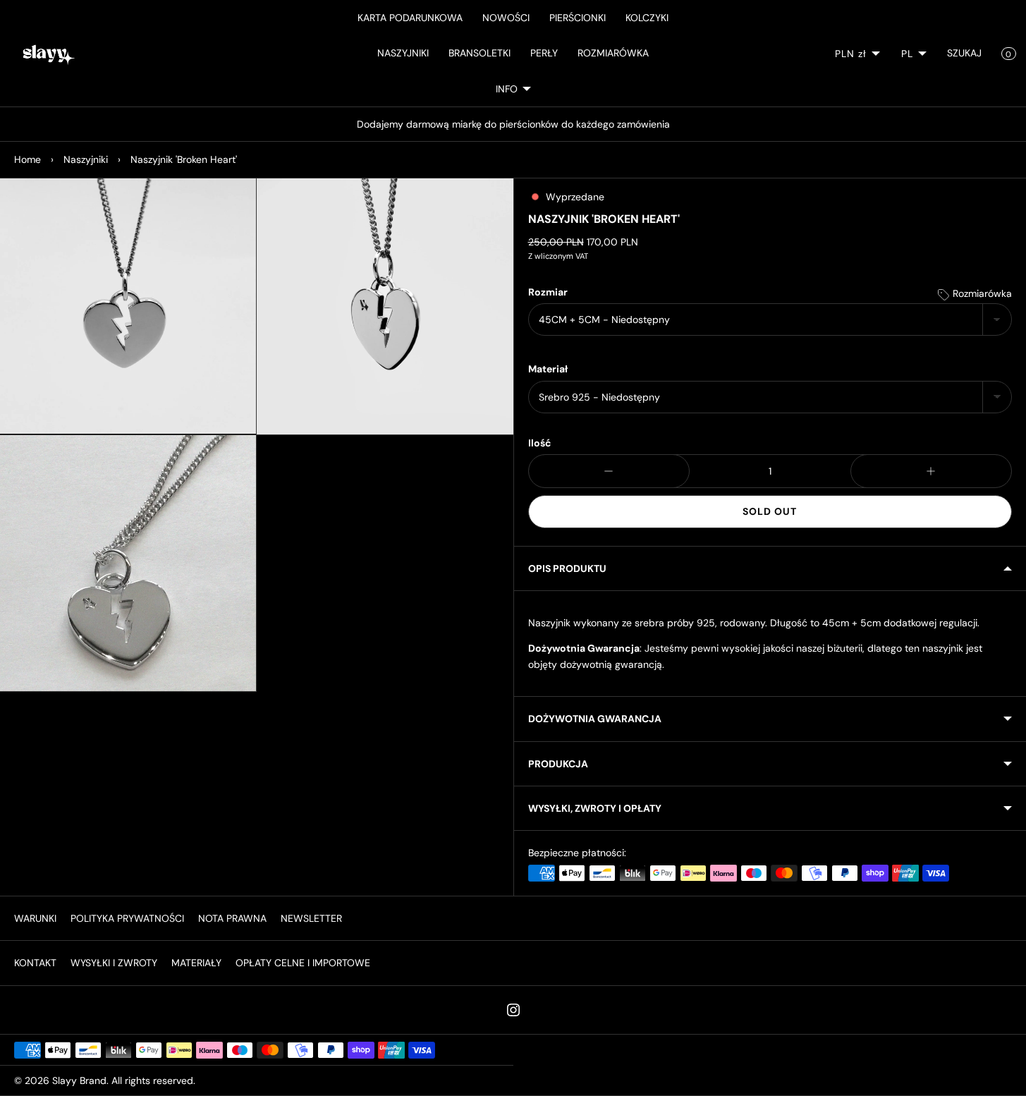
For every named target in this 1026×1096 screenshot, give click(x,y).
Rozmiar (548, 292)
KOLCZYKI (646, 17)
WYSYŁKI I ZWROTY (114, 962)
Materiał (548, 369)
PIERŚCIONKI (577, 17)
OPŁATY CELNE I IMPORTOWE (303, 962)
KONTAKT (35, 962)
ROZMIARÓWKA (613, 53)
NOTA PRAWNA (232, 918)
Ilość (539, 443)
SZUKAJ (964, 53)
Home (27, 159)
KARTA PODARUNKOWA (410, 17)
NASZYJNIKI (403, 53)
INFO (507, 89)
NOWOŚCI (506, 17)
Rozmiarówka (981, 293)
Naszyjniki (85, 159)
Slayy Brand (79, 1080)
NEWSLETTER (311, 918)
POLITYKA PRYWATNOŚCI (127, 918)
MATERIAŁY (196, 962)
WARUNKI (35, 918)
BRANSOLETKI (479, 53)
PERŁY (544, 53)
